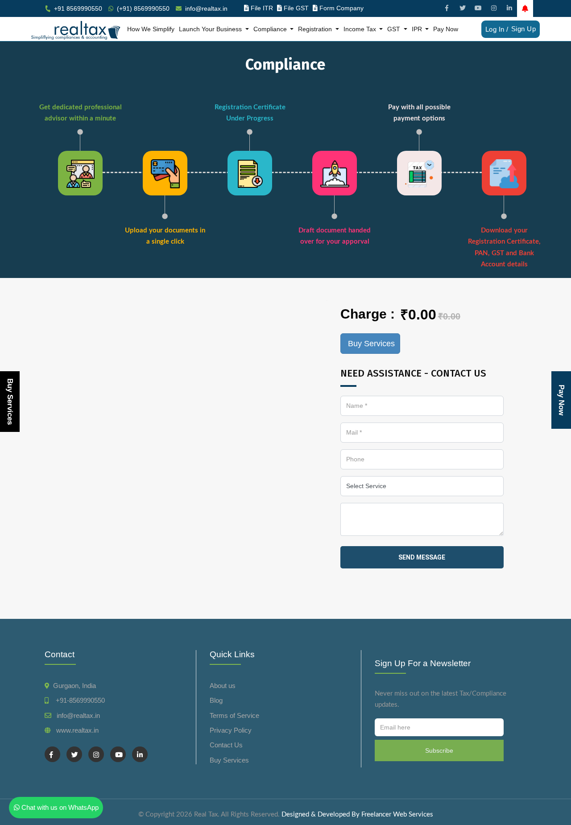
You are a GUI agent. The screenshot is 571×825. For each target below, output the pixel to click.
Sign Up (523, 29)
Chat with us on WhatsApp (59, 807)
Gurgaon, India (74, 685)
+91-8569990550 (78, 700)
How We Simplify (150, 29)
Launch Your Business (211, 29)
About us (223, 685)
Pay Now (445, 29)
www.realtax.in (77, 730)
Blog (216, 700)
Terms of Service (234, 715)
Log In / (497, 29)
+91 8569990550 (78, 8)
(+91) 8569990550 (143, 8)
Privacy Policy (231, 730)
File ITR (262, 8)
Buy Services (10, 401)
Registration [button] (316, 29)
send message (421, 557)
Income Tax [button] (360, 29)
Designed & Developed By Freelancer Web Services (357, 814)
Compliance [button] (271, 29)
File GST (296, 8)
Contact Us (226, 745)
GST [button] (394, 29)
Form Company (341, 8)
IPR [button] (418, 29)
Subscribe (439, 750)
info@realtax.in (206, 8)
